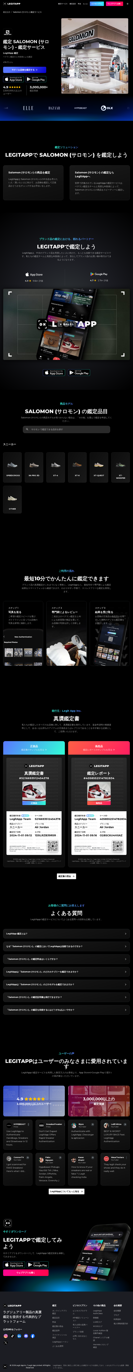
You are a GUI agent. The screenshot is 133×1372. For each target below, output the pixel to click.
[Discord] (26, 1336)
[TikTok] (12, 1336)
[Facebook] (32, 1336)
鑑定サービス (63, 4)
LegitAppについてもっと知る (64, 1191)
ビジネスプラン (96, 4)
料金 (79, 4)
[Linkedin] (19, 1336)
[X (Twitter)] (5, 1342)
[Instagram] (5, 1336)
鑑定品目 (73, 4)
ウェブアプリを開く (115, 4)
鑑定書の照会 (64, 876)
